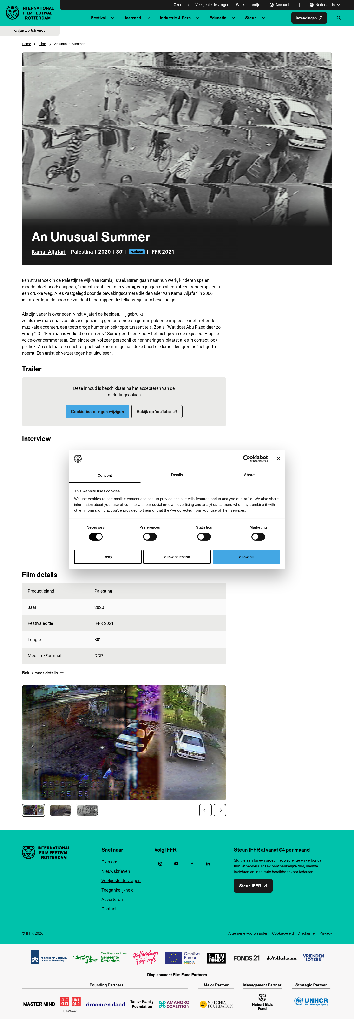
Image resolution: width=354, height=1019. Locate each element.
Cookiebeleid (283, 933)
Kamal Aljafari (49, 252)
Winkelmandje (248, 4)
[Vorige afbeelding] (205, 810)
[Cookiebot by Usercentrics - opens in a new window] (247, 458)
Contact (109, 908)
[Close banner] (278, 458)
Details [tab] (177, 475)
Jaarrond (133, 17)
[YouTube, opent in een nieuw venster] (176, 864)
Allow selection (177, 557)
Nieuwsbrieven (115, 871)
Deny (107, 557)
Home (26, 44)
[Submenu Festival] (113, 17)
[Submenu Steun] (264, 17)
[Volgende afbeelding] (220, 810)
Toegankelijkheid (117, 890)
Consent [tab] (105, 475)
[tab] (33, 810)
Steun (251, 17)
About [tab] (249, 475)
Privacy (326, 933)
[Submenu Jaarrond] (148, 17)
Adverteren (112, 899)
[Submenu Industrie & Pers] (198, 17)
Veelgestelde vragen (212, 4)
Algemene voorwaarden (248, 933)
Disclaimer (307, 933)
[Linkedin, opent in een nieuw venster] (208, 864)
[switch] (150, 537)
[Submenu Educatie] (233, 17)
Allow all (246, 557)
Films (42, 44)
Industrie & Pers (175, 17)
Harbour (137, 252)
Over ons (181, 4)
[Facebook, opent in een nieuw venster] (192, 864)
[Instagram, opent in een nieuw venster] (160, 864)
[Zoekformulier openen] (338, 18)
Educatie (218, 17)
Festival (98, 17)
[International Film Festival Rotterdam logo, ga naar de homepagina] (30, 13)
